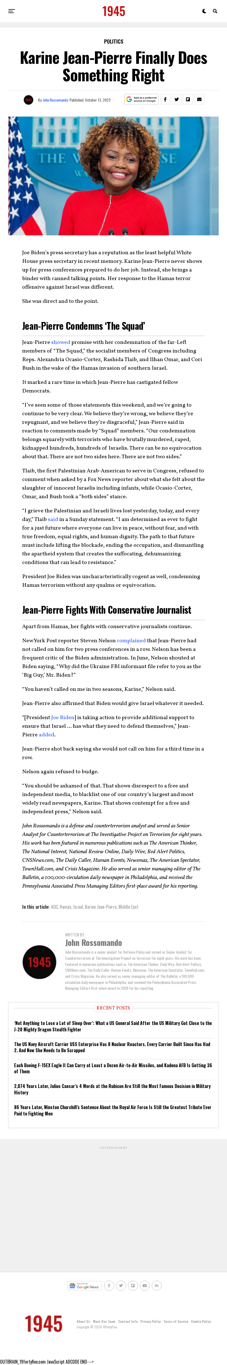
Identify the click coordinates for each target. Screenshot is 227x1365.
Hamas (65, 907)
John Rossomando (55, 100)
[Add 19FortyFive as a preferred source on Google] (141, 99)
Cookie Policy (201, 1321)
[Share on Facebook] (165, 99)
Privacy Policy (150, 1321)
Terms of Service (175, 1321)
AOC (54, 907)
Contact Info (128, 1321)
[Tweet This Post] (177, 99)
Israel (78, 907)
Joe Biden (62, 718)
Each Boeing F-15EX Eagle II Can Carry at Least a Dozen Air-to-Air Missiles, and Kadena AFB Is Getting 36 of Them (113, 1068)
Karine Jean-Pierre (101, 907)
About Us (83, 1321)
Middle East (128, 907)
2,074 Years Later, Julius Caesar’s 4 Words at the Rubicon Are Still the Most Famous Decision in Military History (112, 1089)
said (53, 519)
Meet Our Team (104, 1321)
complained (131, 641)
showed (60, 342)
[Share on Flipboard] (188, 99)
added (46, 735)
